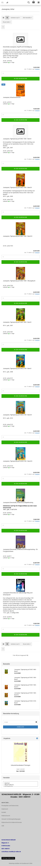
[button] (3, 18)
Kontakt (3, 812)
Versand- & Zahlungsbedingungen (10, 819)
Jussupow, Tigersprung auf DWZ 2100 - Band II (17, 415)
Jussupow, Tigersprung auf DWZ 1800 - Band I (17, 322)
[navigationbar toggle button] (38, 2)
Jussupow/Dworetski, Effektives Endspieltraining (18, 502)
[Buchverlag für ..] (20, 786)
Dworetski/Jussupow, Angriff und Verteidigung (17, 47)
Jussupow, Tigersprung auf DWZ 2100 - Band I (17, 368)
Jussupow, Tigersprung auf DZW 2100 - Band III (17, 461)
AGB (2, 826)
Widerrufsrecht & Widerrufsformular (11, 822)
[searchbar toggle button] (28, 2)
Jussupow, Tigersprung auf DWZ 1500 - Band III (17, 236)
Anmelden (20, 727)
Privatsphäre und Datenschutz (9, 805)
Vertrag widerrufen (8, 858)
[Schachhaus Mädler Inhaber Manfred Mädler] (4, 2)
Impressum (4, 809)
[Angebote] (37, 738)
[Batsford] (20, 783)
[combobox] (15, 18)
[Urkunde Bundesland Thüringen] (20, 752)
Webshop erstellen (14, 863)
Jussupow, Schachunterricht (12, 97)
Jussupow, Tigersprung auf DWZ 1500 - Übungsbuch (19, 281)
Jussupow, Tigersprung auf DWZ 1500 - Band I (17, 139)
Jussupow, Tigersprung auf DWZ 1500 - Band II (17, 187)
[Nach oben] (36, 863)
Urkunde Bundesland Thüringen (20, 765)
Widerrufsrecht (5, 815)
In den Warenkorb (20, 78)
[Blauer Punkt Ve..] (20, 785)
